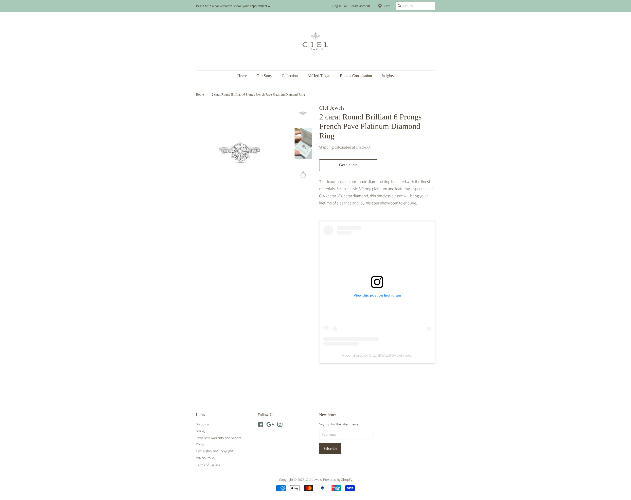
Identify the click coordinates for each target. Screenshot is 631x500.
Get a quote (348, 165)
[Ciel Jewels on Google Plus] (270, 425)
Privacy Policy (205, 458)
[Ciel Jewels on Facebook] (260, 425)
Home (242, 76)
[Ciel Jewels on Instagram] (279, 425)
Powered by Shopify (337, 479)
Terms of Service (208, 465)
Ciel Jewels (314, 479)
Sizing (200, 431)
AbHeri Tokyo (318, 76)
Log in (337, 6)
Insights (388, 76)
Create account (360, 6)
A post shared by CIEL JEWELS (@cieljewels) (377, 355)
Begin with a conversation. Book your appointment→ (233, 6)
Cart (387, 6)
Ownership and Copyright (214, 451)
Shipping (326, 147)
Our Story (264, 76)
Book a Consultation (356, 76)
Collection (290, 76)
